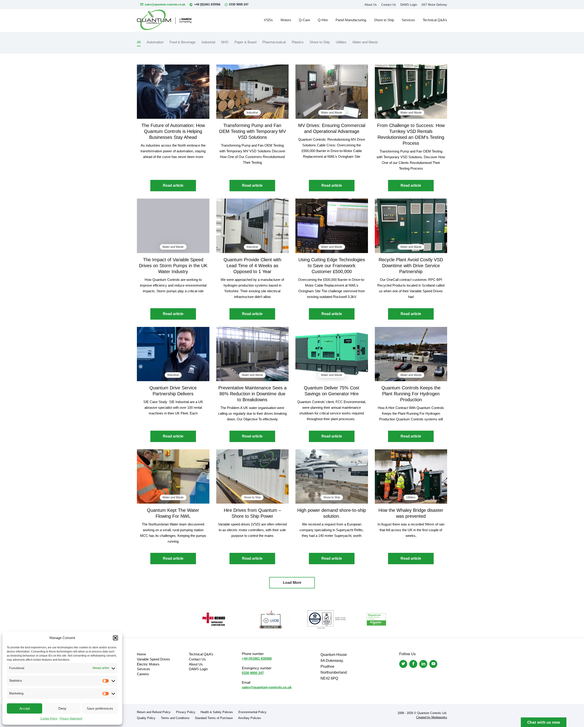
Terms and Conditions (175, 718)
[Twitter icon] (403, 664)
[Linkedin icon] (423, 664)
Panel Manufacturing (351, 20)
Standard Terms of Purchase (214, 718)
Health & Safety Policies (217, 712)
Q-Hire (323, 20)
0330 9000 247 (238, 4)
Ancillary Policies (249, 718)
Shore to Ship (384, 20)
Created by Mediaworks (431, 717)
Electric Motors (148, 664)
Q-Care (304, 20)
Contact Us (388, 4)
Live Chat (543, 722)
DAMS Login (408, 4)
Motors (286, 20)
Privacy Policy (185, 712)
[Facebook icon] (413, 664)
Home (141, 654)
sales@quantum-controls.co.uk (165, 4)
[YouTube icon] (433, 664)
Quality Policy (146, 718)
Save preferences (100, 708)
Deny (62, 708)
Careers (143, 674)
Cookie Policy (48, 718)
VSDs (268, 20)
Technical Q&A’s (435, 20)
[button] (115, 638)
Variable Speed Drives (153, 659)
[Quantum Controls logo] (164, 20)
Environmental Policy (252, 712)
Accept (24, 708)
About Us (371, 4)
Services (408, 20)
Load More (292, 583)
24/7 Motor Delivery (434, 4)
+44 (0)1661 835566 (207, 4)
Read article (173, 185)
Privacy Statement (71, 718)
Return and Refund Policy (154, 712)
